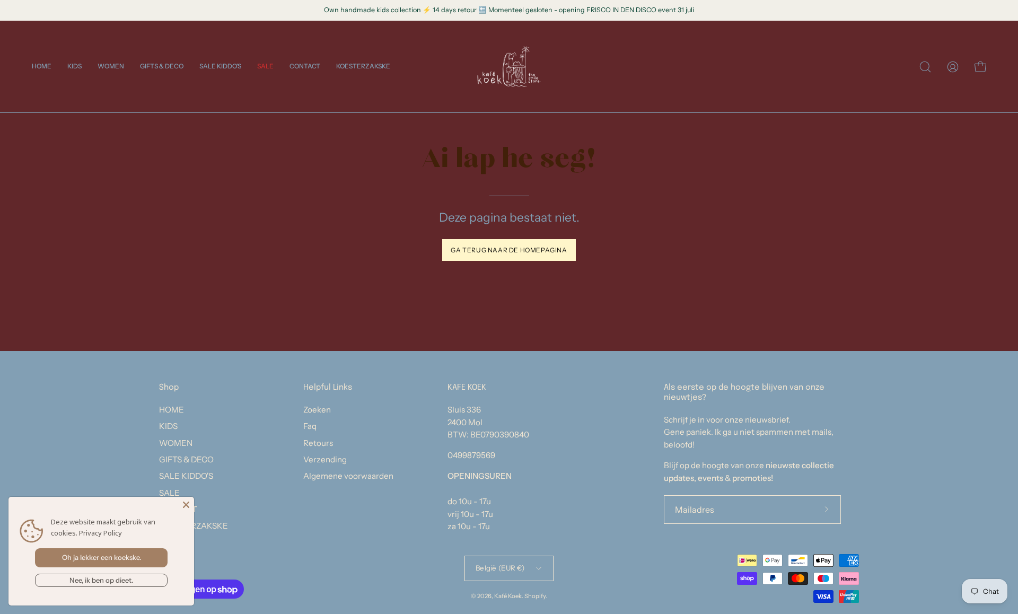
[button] (74, 66)
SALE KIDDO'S (186, 476)
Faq (310, 426)
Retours (318, 443)
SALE (169, 493)
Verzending (325, 459)
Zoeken (317, 410)
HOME (171, 410)
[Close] (186, 504)
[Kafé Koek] (509, 66)
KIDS (168, 426)
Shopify (535, 596)
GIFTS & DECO (186, 459)
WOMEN (175, 443)
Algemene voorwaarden (348, 476)
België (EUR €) (500, 568)
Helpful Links (327, 387)
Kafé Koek (508, 596)
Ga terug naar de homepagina (509, 250)
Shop (169, 387)
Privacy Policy (100, 533)
